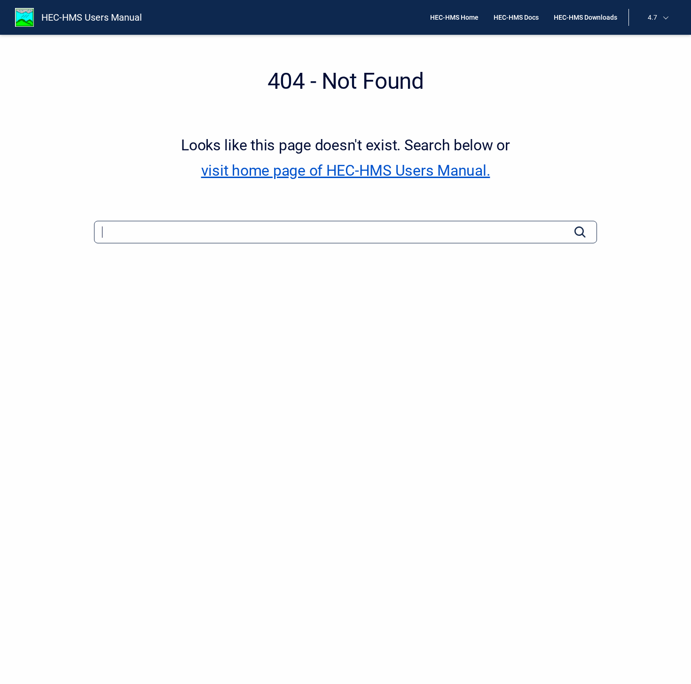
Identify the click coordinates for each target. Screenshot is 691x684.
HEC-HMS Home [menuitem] (454, 17)
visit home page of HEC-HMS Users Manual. (345, 170)
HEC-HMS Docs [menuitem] (516, 17)
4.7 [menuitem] (652, 17)
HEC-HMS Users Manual (91, 17)
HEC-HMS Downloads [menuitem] (585, 17)
